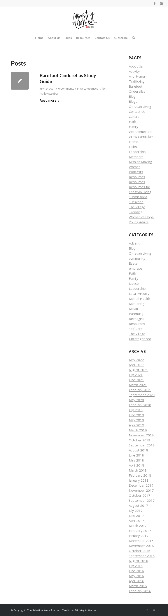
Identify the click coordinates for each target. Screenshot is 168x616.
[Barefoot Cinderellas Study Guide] (20, 81)
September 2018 (142, 445)
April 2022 (136, 365)
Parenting (136, 313)
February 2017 (140, 530)
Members (136, 156)
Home (133, 141)
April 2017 (136, 520)
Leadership (137, 151)
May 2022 (136, 359)
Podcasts (136, 172)
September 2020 (142, 395)
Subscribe (136, 202)
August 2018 (138, 450)
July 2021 (136, 375)
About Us (136, 66)
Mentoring (136, 303)
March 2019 (138, 430)
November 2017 (141, 490)
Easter (134, 263)
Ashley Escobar (49, 93)
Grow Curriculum (141, 136)
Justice (134, 283)
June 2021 (136, 380)
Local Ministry (139, 293)
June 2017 (136, 515)
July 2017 (136, 510)
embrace (135, 268)
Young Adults (139, 222)
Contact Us (137, 111)
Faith (132, 121)
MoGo (133, 308)
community (137, 258)
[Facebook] (155, 3)
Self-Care (136, 328)
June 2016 (136, 571)
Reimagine (137, 318)
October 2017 (139, 495)
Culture (134, 116)
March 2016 (138, 586)
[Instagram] (161, 3)
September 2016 (142, 556)
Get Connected (140, 131)
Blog (132, 96)
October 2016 (139, 550)
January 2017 (139, 535)
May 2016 (136, 576)
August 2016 (138, 561)
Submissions (138, 197)
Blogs (133, 101)
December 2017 (141, 485)
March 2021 (138, 385)
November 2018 (141, 435)
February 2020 (140, 405)
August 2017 (138, 505)
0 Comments (66, 88)
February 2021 (140, 390)
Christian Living (140, 106)
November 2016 (141, 545)
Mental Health (139, 298)
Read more (48, 100)
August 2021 (138, 370)
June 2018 (136, 455)
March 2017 (138, 525)
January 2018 (139, 480)
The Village (137, 207)
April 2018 (136, 465)
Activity (134, 71)
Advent (134, 243)
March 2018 (138, 470)
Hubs (133, 146)
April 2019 (136, 425)
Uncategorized (89, 88)
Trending (135, 212)
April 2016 (136, 581)
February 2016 (140, 591)
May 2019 (136, 420)
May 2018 (136, 460)
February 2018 (140, 475)
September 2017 (142, 500)
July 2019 (136, 410)
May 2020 (136, 400)
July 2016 (136, 566)
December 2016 (141, 540)
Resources (137, 177)
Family (133, 126)
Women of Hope (141, 217)
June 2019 (136, 415)
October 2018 (139, 440)
